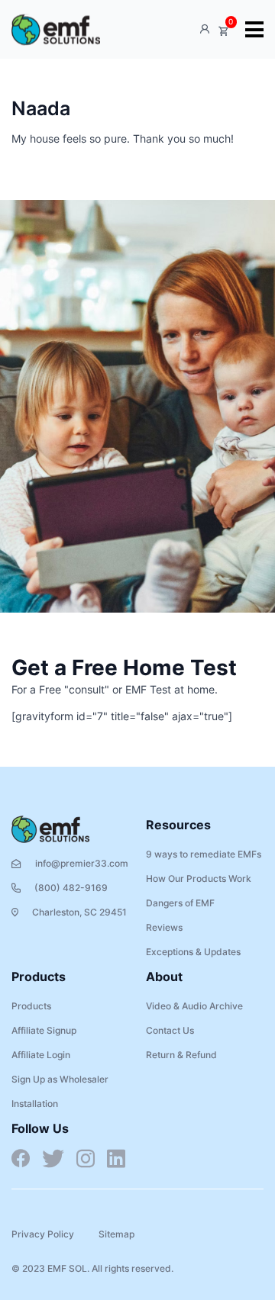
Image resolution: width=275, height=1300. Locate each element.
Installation (34, 1103)
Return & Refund (181, 1054)
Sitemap (116, 1234)
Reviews (164, 927)
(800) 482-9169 (71, 887)
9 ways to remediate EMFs (203, 854)
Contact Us (170, 1030)
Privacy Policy (42, 1234)
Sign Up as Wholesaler (59, 1079)
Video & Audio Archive (194, 1006)
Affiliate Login (40, 1054)
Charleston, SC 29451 (79, 912)
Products (31, 1006)
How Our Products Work (198, 878)
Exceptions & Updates (193, 951)
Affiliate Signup (43, 1030)
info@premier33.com (81, 863)
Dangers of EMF (180, 903)
